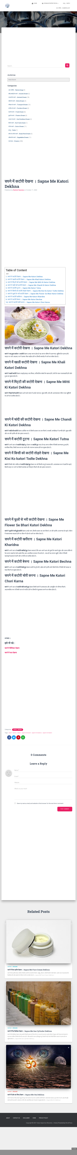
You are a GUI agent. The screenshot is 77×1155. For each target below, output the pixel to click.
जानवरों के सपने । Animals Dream (17, 97)
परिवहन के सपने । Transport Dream (18, 104)
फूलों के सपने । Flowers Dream (16, 115)
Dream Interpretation (50, 3)
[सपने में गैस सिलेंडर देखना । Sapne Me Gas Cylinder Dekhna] (38, 1003)
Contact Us (16, 1118)
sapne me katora (37, 733)
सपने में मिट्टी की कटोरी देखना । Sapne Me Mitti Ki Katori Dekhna (31, 282)
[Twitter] (14, 737)
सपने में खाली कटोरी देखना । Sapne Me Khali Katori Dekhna (29, 279)
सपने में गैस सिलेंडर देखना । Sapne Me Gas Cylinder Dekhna (30, 1031)
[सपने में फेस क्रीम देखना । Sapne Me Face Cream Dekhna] (38, 941)
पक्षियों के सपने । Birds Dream (16, 101)
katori (19, 733)
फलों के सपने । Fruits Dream (16, 112)
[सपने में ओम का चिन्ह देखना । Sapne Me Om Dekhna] (38, 1066)
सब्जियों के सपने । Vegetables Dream (18, 137)
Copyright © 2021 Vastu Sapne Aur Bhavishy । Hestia (41, 1123)
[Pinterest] (18, 737)
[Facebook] (9, 737)
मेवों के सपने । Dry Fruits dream (17, 123)
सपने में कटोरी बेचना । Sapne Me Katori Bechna (25, 299)
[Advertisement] (38, 48)
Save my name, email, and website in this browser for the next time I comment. (40, 803)
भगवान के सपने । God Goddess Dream (19, 119)
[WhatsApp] (23, 737)
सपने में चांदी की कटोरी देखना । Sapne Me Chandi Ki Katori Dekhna (32, 285)
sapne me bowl (26, 733)
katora (14, 733)
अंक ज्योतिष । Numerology (63, 8)
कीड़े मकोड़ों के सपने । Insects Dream (18, 93)
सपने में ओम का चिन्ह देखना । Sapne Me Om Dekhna (26, 1095)
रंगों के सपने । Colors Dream (16, 126)
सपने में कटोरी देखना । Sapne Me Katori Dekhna (25, 276)
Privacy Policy (43, 1118)
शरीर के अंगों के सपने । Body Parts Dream (19, 133)
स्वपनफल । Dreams (13, 141)
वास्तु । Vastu (66, 3)
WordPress (69, 1123)
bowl (10, 733)
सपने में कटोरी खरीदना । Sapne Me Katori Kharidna (26, 297)
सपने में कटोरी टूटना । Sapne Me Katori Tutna (24, 288)
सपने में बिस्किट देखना (12, 648)
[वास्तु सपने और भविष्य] (7, 5)
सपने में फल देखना (11, 652)
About (8, 1118)
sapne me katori (47, 733)
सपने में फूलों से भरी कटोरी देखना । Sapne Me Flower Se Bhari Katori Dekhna (35, 294)
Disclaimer (26, 1118)
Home (35, 3)
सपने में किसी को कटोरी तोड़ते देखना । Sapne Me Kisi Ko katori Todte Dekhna (36, 291)
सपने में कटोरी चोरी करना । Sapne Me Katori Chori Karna (29, 302)
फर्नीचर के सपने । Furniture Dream (17, 108)
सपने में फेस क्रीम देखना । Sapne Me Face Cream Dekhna (29, 970)
